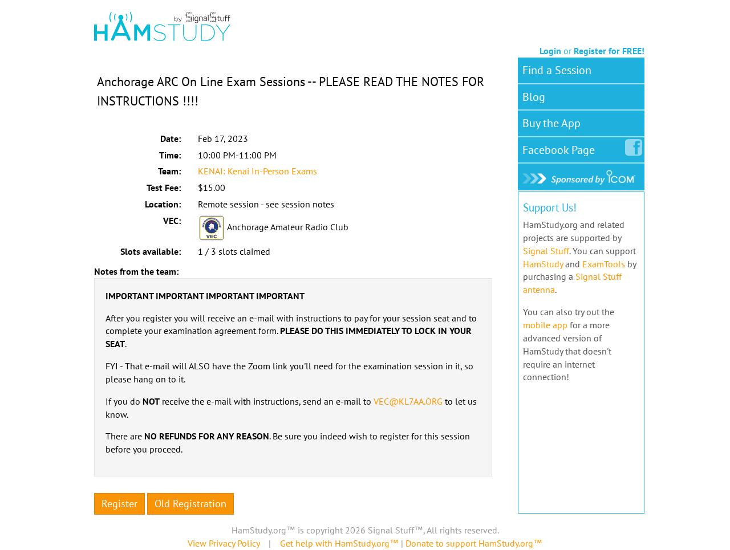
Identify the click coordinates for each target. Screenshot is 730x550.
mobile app (545, 325)
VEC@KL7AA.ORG (408, 401)
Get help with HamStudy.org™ (339, 543)
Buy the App (551, 123)
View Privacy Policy (223, 543)
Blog (533, 96)
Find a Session (556, 70)
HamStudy (543, 264)
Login (550, 50)
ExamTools (603, 264)
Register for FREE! (609, 50)
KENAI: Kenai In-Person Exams (257, 171)
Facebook (558, 149)
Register (119, 503)
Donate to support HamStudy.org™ (473, 543)
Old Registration (190, 503)
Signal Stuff (546, 250)
